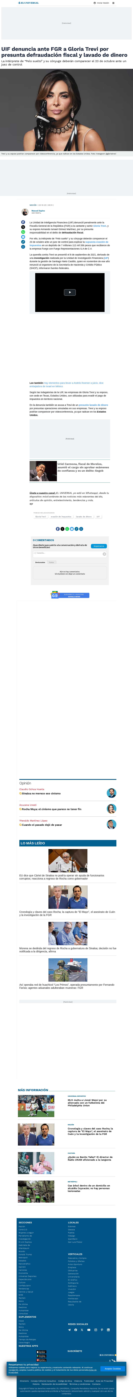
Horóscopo (73, 1298)
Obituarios (73, 1270)
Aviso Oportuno (75, 1264)
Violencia (78, 1381)
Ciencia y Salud (26, 1292)
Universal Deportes (27, 1276)
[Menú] (113, 3)
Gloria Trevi (40, 517)
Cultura (22, 1282)
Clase (21, 1321)
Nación (33, 205)
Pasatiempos (74, 1295)
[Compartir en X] (23, 227)
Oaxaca (71, 1230)
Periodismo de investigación (25, 1237)
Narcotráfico (24, 1264)
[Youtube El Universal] (89, 1330)
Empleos (72, 1267)
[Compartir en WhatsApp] (23, 232)
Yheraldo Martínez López (33, 820)
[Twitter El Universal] (82, 1330)
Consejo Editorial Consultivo (43, 1381)
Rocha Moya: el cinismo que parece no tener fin (51, 809)
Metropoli (23, 1258)
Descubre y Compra (77, 1258)
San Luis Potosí (75, 1242)
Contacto (96, 1384)
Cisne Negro (24, 1343)
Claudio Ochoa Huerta (31, 789)
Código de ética (65, 1381)
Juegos (71, 1292)
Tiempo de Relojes (27, 1339)
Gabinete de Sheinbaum (24, 1246)
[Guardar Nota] (23, 247)
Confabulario (25, 1286)
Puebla (71, 1233)
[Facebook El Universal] (75, 1330)
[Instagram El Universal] (95, 1330)
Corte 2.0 (23, 1230)
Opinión (25, 783)
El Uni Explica (25, 1242)
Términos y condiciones (79, 1384)
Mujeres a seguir (26, 1233)
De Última (23, 1330)
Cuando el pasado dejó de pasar (42, 824)
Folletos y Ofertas (76, 1261)
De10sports (73, 1283)
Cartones (23, 1270)
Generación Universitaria (74, 1275)
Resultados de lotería (74, 1303)
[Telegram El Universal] (69, 1330)
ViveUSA (72, 1289)
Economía (23, 1273)
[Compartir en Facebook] (23, 222)
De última (23, 1304)
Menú (21, 1301)
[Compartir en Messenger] (23, 237)
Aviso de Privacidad (104, 1381)
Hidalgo (71, 1236)
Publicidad (89, 1381)
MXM (21, 1295)
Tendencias (24, 1289)
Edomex (72, 1226)
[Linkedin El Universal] (108, 1330)
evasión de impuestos (61, 517)
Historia (36, 1384)
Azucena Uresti (27, 805)
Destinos (23, 1307)
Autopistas (24, 1310)
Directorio (24, 1381)
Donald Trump (25, 1254)
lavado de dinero (84, 517)
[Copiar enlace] (23, 242)
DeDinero (72, 1286)
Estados (22, 1261)
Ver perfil (36, 213)
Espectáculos (25, 1279)
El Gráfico (72, 1280)
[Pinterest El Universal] (102, 1330)
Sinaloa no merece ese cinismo (41, 793)
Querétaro (72, 1239)
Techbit (22, 1298)
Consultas (23, 1313)
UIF (98, 517)
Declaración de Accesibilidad (54, 1384)
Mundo (22, 1251)
